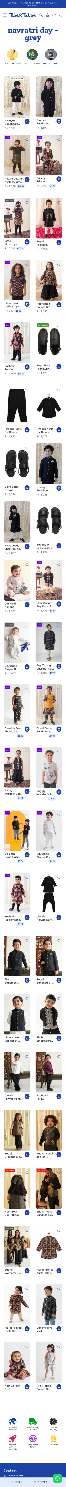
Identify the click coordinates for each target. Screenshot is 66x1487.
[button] (4, 15)
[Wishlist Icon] (54, 15)
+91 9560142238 (15, 1475)
